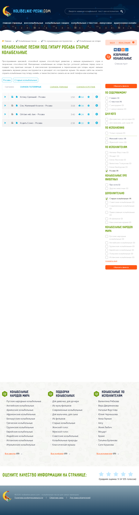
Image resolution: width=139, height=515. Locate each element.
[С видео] (121, 98)
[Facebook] (119, 49)
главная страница (12, 23)
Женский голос (60, 427)
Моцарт (102, 431)
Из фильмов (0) (116, 219)
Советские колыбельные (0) (121, 202)
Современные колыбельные (67, 409)
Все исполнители (106, 453)
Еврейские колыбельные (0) (121, 250)
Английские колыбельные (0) (122, 243)
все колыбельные (33, 23)
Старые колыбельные (25, 80)
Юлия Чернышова (108, 414)
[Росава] (121, 170)
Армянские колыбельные (20, 409)
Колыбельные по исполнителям (113, 394)
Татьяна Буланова (107, 440)
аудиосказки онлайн (125, 23)
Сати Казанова (106, 444)
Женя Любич (105, 427)
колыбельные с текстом (84, 23)
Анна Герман (105, 418)
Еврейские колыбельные (20, 431)
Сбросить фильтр (121, 86)
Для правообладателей (80, 498)
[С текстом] (121, 101)
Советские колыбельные (65, 436)
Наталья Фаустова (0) (119, 152)
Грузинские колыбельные (20, 427)
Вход (112, 42)
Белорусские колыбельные (21, 418)
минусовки (106, 23)
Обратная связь (56, 498)
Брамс (101, 436)
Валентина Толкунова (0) (120, 163)
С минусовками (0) (117, 109)
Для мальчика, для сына (65, 414)
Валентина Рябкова (108, 401)
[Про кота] (121, 184)
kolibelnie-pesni (32, 11)
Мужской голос (60, 431)
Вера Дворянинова (108, 405)
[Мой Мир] (126, 49)
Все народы (12, 453)
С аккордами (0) (116, 105)
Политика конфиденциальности (29, 498)
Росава (7, 80)
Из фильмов (58, 418)
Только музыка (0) (117, 133)
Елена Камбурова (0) (118, 167)
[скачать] (97, 96)
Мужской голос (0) (118, 142)
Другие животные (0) (118, 188)
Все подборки (59, 453)
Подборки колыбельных (65, 394)
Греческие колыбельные (20, 422)
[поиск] (122, 11)
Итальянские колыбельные (21, 444)
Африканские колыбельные (21, 414)
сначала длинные (59, 87)
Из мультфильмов (61, 405)
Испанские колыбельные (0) (121, 257)
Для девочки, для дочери (65, 401)
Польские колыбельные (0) (121, 254)
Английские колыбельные (20, 405)
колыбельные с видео (57, 23)
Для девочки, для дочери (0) (122, 119)
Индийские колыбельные (20, 436)
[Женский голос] (121, 138)
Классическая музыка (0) (120, 222)
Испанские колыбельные (20, 440)
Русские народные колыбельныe (24, 401)
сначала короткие (85, 87)
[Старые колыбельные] (121, 198)
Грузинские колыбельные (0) (122, 246)
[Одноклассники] (123, 49)
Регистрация (124, 43)
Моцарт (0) (114, 156)
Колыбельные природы (64, 440)
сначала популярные (30, 87)
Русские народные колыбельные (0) (117, 237)
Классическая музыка (63, 444)
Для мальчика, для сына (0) (121, 123)
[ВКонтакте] (115, 49)
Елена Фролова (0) (117, 160)
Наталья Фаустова (107, 409)
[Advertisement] (121, 299)
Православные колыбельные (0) (122, 213)
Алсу (100, 422)
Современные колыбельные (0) (121, 207)
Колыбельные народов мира (20, 394)
